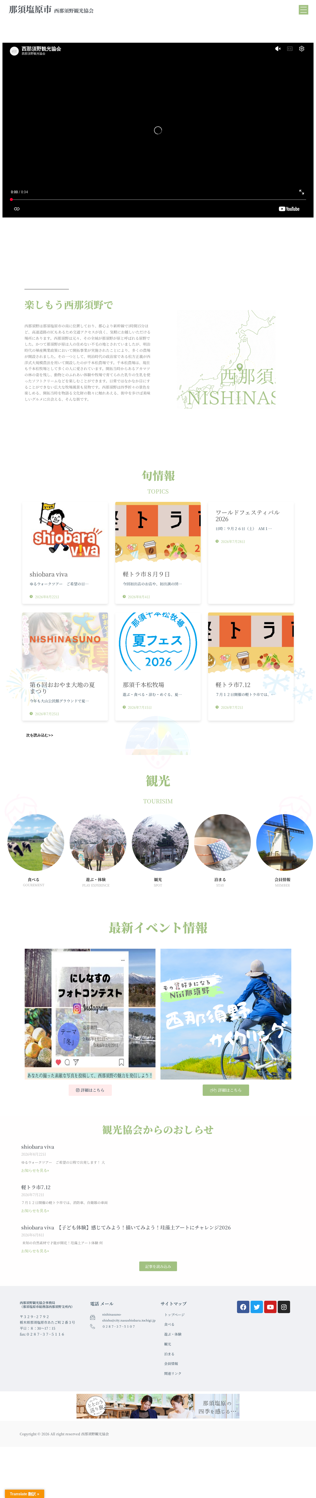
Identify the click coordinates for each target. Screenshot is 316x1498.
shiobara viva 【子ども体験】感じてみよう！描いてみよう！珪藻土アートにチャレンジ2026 (126, 1227)
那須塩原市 (51, 9)
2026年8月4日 (138, 596)
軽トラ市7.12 (233, 684)
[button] (158, 1266)
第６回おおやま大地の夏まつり (62, 687)
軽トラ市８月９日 (146, 574)
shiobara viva (49, 574)
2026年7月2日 (231, 707)
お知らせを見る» (35, 1170)
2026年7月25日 (46, 713)
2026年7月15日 (139, 707)
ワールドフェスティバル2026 (248, 515)
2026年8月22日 (46, 596)
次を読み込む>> (39, 735)
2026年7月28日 (232, 541)
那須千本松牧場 (146, 684)
